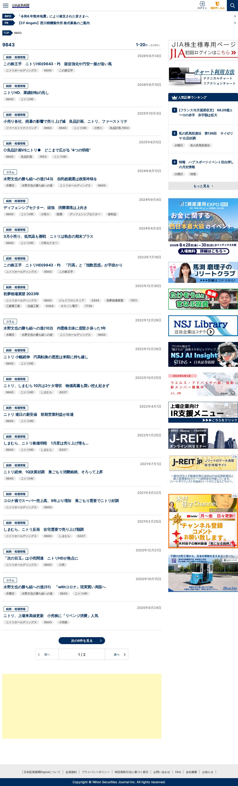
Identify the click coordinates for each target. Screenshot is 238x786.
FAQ (178, 772)
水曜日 (179, 145)
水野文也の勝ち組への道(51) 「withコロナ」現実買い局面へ (54, 587)
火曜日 (179, 174)
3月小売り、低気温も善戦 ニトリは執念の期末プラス (48, 236)
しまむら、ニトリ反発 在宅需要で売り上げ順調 (43, 529)
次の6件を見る (82, 640)
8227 (63, 392)
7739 (88, 306)
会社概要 (191, 772)
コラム (10, 172)
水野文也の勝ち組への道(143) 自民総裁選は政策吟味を (50, 178)
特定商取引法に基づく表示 (131, 772)
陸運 (59, 214)
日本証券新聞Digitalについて (42, 772)
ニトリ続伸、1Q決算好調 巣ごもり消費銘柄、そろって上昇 (53, 472)
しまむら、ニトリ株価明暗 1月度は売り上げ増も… (45, 443)
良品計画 (26, 156)
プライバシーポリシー (96, 772)
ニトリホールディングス (21, 70)
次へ (116, 654)
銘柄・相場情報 (16, 57)
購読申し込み (218, 7)
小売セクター (49, 243)
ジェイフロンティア (71, 300)
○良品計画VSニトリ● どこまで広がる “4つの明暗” (47, 150)
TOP (6, 33)
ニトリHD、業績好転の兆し (26, 92)
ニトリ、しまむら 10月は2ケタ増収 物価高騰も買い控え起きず (56, 385)
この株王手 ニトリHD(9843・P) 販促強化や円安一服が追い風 (57, 63)
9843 (48, 70)
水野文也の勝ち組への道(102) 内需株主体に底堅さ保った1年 (54, 328)
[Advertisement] (81, 706)
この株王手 (66, 70)
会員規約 (71, 772)
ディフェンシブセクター (85, 214)
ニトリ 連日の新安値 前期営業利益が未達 (38, 414)
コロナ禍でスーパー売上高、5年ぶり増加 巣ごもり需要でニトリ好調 (61, 500)
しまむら (46, 392)
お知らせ (207, 772)
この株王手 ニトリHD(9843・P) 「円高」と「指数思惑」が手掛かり (62, 265)
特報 (193, 174)
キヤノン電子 (69, 306)
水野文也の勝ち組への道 (37, 185)
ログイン (202, 7)
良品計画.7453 (119, 128)
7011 (134, 300)
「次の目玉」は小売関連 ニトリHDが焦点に (40, 558)
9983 (48, 128)
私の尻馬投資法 (200, 145)
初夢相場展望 (114, 300)
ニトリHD (27, 99)
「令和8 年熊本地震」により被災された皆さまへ (53, 16)
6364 (49, 306)
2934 (95, 300)
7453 (43, 156)
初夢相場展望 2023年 (21, 293)
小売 (62, 564)
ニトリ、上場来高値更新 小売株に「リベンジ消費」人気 (50, 615)
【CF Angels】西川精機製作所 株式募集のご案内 (53, 23)
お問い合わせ (161, 772)
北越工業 (33, 306)
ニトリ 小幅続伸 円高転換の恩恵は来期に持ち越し (45, 357)
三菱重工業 (13, 306)
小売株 (63, 622)
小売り (98, 128)
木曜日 (10, 185)
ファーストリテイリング (21, 128)
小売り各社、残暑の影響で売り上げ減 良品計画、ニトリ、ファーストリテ (65, 121)
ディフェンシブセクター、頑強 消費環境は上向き (45, 207)
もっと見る (201, 186)
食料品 (112, 214)
